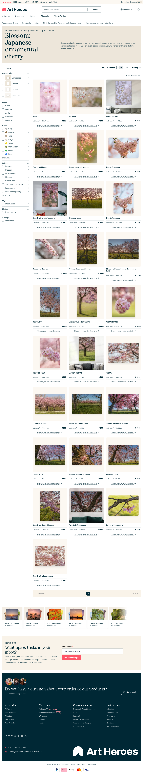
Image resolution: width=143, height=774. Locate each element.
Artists (32, 16)
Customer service (83, 705)
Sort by (135, 68)
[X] (25, 736)
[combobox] (64, 9)
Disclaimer (65, 764)
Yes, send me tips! (71, 658)
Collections (19, 16)
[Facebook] (22, 736)
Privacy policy (91, 764)
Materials (45, 16)
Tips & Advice (60, 16)
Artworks (5, 16)
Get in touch (131, 692)
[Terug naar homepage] (14, 9)
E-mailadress (67, 647)
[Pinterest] (18, 736)
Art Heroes (113, 705)
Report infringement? (78, 764)
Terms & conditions (53, 764)
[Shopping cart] (138, 9)
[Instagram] (15, 736)
